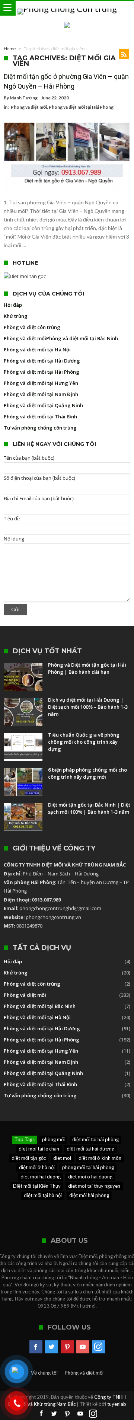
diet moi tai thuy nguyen (94, 1186)
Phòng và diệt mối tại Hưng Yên (41, 383)
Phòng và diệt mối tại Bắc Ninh (82, 338)
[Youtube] (82, 1347)
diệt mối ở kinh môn (100, 1158)
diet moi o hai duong (90, 1177)
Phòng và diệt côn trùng (32, 327)
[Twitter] (51, 1347)
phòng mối (53, 1139)
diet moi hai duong (40, 1177)
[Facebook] (35, 1347)
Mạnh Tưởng (24, 97)
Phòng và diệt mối (29, 107)
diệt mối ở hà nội (37, 1167)
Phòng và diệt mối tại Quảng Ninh (43, 405)
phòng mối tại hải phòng (88, 1167)
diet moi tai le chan (39, 1149)
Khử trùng (16, 316)
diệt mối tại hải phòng (95, 1139)
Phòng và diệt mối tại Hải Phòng (81, 107)
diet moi (62, 1158)
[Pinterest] (67, 1347)
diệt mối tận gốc (29, 1158)
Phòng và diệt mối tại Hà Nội (37, 349)
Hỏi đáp (13, 304)
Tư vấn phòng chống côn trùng (40, 427)
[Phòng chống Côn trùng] (67, 8)
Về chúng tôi (44, 1373)
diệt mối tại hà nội (43, 1195)
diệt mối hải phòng (89, 1195)
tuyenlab (116, 1404)
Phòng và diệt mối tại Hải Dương (42, 360)
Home (10, 48)
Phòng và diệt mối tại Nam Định (41, 394)
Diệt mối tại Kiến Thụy (37, 1186)
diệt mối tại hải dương (90, 1149)
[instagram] (98, 1347)
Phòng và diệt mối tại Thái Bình (40, 416)
